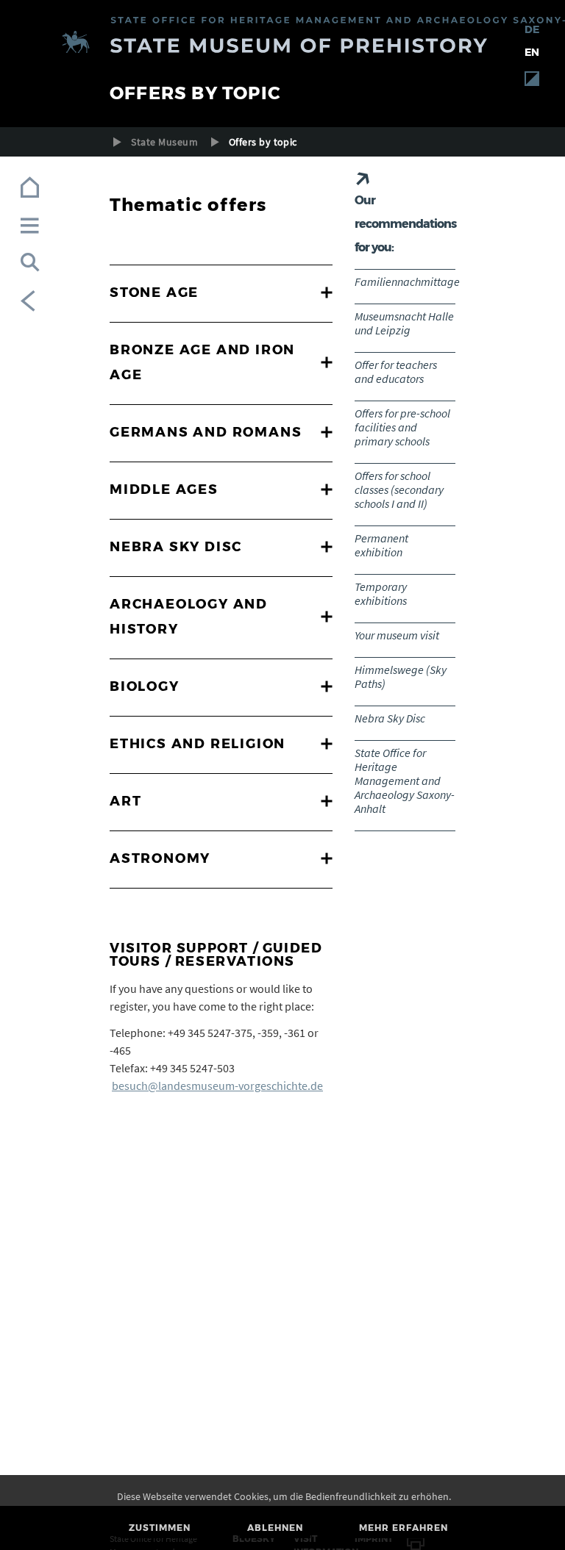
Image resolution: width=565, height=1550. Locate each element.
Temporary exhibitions (381, 593)
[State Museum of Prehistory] (282, 44)
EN (532, 52)
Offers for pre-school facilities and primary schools (402, 427)
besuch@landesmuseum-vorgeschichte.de (217, 1085)
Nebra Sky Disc (390, 718)
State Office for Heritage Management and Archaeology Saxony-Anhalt (405, 780)
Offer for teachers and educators (396, 371)
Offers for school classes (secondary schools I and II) (399, 489)
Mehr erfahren (403, 1527)
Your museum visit (397, 635)
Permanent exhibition (381, 545)
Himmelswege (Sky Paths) (401, 676)
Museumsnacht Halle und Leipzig (404, 323)
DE (532, 29)
